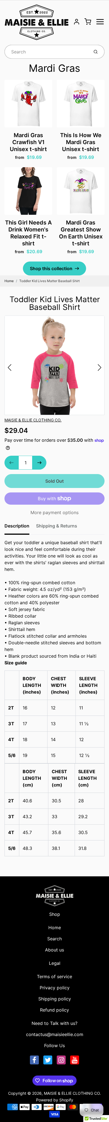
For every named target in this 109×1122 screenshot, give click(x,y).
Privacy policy (55, 987)
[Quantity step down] (11, 463)
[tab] (20, 527)
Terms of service (54, 976)
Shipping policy (54, 999)
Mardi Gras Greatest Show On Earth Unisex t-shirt (81, 233)
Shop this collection (51, 268)
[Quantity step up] (39, 463)
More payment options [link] (54, 512)
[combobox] (46, 52)
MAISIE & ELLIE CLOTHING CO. (32, 420)
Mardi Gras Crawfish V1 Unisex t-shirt (28, 142)
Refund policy (54, 1010)
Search (54, 938)
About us (54, 950)
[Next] (99, 367)
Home (9, 281)
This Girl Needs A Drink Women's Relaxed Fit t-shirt (28, 233)
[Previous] (9, 367)
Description (16, 526)
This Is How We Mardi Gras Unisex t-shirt (80, 142)
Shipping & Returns (56, 526)
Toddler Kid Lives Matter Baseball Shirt (49, 281)
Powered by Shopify (54, 1100)
